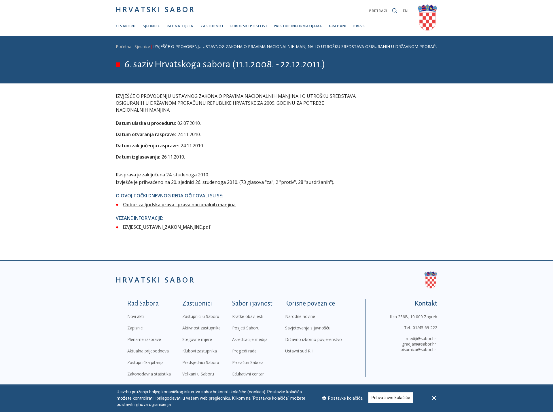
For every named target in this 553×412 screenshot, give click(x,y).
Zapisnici (135, 328)
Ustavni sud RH (299, 351)
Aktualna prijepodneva (148, 351)
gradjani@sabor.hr (419, 344)
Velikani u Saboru (198, 374)
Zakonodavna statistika (149, 374)
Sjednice (151, 26)
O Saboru (126, 26)
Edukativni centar (248, 374)
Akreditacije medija (250, 339)
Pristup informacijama (298, 26)
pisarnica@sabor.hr (418, 349)
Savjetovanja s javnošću (307, 328)
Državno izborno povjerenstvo (313, 339)
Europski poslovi (248, 26)
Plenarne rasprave (144, 339)
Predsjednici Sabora (200, 362)
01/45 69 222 (425, 327)
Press (359, 26)
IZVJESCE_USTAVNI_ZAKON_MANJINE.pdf (167, 227)
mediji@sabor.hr (421, 338)
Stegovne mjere (197, 339)
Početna (123, 46)
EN (405, 10)
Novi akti (135, 316)
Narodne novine (300, 316)
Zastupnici (212, 26)
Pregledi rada (244, 351)
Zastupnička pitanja (145, 362)
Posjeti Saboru (246, 328)
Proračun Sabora (248, 362)
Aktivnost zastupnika (201, 328)
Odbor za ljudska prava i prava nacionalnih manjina (179, 204)
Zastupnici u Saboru (200, 316)
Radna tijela (180, 26)
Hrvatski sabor (155, 9)
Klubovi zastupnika (199, 351)
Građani (337, 26)
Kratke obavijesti (247, 316)
